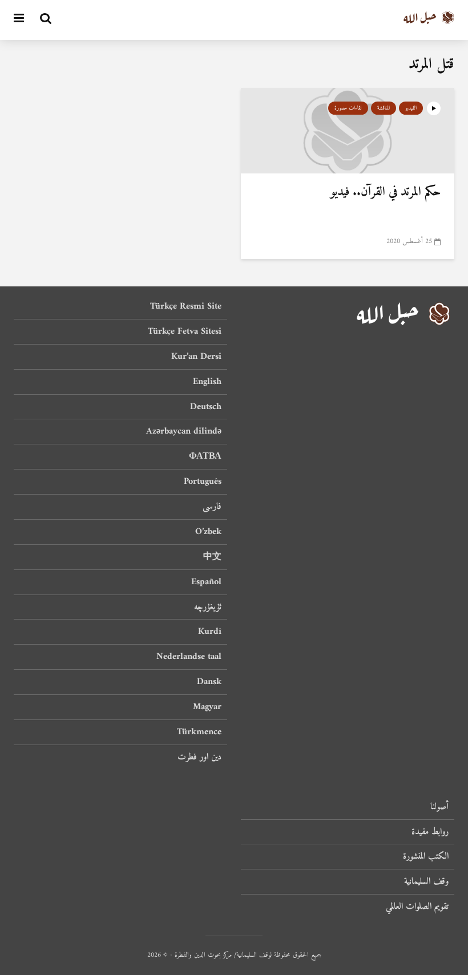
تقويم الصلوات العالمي (417, 907)
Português (202, 481)
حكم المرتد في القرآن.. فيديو (385, 192)
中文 (212, 557)
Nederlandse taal (188, 657)
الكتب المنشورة (426, 856)
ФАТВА (205, 456)
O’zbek (208, 532)
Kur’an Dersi (196, 357)
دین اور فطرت (199, 757)
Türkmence (199, 732)
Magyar (207, 707)
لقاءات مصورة (348, 108)
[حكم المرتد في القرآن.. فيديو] (347, 130)
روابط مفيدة (430, 832)
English (207, 382)
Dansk (209, 682)
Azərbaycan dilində (183, 431)
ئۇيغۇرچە (207, 607)
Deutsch (205, 407)
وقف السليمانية (426, 881)
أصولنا (439, 807)
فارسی (212, 507)
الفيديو (411, 108)
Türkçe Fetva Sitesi (184, 331)
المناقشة (383, 108)
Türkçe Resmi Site (185, 307)
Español (206, 582)
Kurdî (209, 632)
